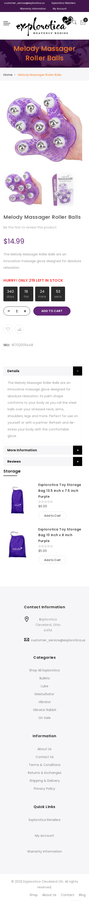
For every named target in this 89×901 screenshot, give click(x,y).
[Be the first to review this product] (60, 501)
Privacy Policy (44, 788)
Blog (82, 895)
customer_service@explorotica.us (24, 3)
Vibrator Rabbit (44, 710)
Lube (44, 686)
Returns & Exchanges (44, 772)
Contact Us (45, 757)
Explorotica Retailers (64, 3)
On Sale (44, 718)
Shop (34, 895)
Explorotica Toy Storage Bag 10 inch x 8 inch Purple (59, 535)
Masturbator (44, 694)
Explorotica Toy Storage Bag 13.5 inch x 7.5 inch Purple (59, 491)
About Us (44, 749)
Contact (67, 895)
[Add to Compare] (19, 329)
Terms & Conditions (44, 765)
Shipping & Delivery (44, 780)
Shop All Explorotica (44, 670)
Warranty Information (33, 8)
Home (8, 75)
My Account (60, 8)
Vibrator (44, 702)
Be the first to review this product (30, 227)
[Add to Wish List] (8, 329)
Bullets (44, 678)
